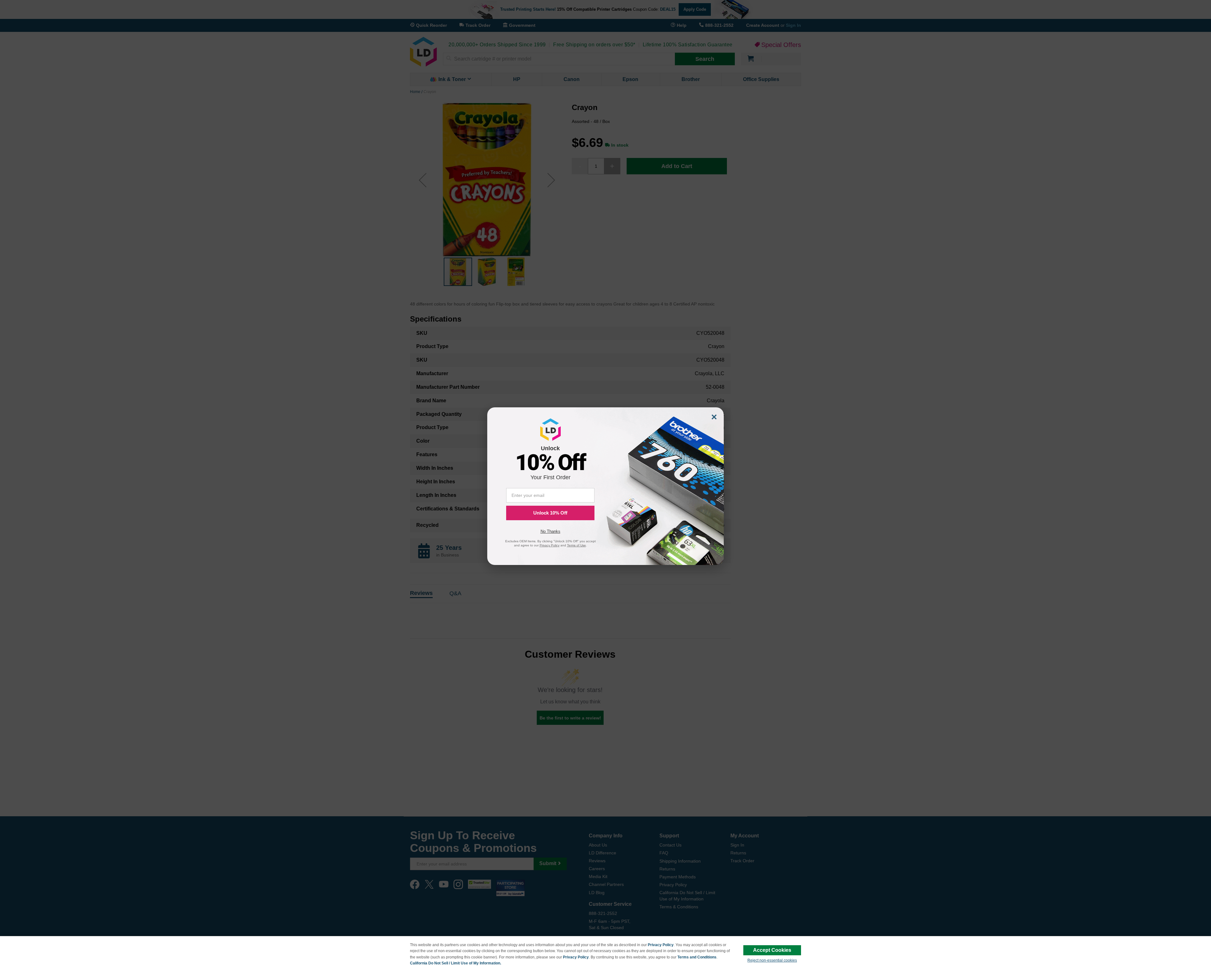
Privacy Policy (661, 945)
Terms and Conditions (697, 957)
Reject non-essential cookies (772, 960)
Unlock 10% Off (550, 512)
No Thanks (550, 531)
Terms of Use (576, 545)
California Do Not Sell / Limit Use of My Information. (455, 963)
